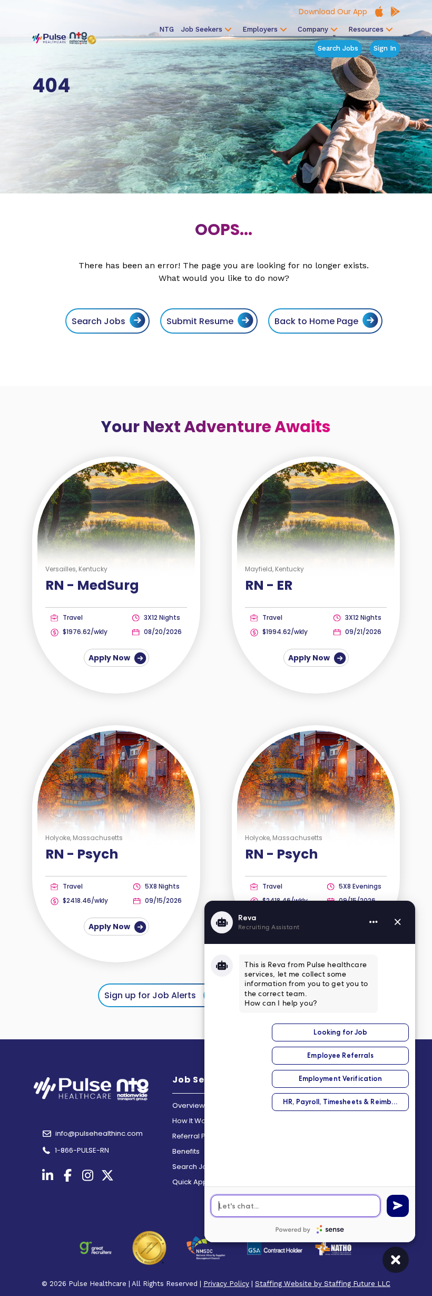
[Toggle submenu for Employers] (283, 30)
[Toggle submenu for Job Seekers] (228, 30)
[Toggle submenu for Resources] (389, 30)
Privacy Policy (226, 1284)
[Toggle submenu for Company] (334, 30)
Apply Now (110, 657)
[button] (160, 995)
